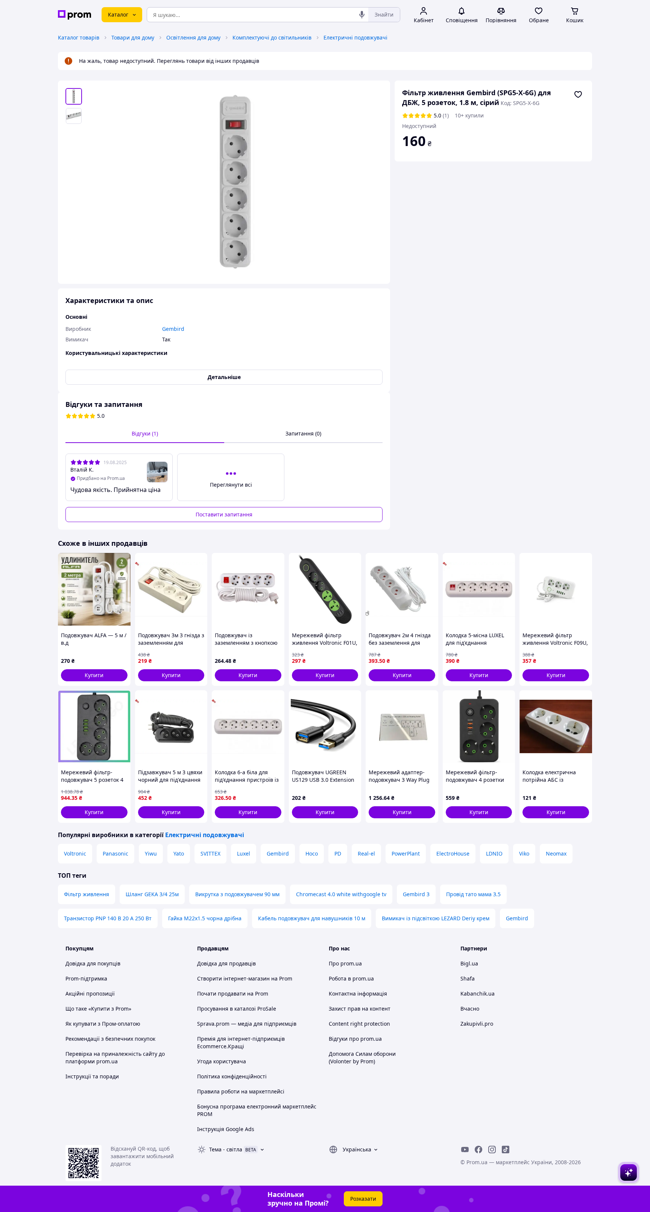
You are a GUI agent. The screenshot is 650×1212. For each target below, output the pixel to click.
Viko (524, 853)
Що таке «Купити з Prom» (98, 1008)
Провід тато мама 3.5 (473, 894)
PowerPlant (406, 853)
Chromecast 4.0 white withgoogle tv (341, 894)
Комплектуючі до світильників (271, 37)
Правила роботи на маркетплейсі (240, 1091)
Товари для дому (132, 37)
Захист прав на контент (359, 1008)
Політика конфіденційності (232, 1076)
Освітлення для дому (193, 37)
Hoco (311, 853)
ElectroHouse (452, 853)
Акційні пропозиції (90, 993)
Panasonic (115, 853)
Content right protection (359, 1023)
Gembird (278, 853)
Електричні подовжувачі (355, 37)
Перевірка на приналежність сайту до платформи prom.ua (115, 1057)
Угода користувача (221, 1061)
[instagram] (492, 1149)
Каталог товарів (78, 37)
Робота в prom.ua (351, 978)
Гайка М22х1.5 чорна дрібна (204, 918)
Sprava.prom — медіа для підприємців (246, 1023)
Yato (178, 853)
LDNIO (494, 853)
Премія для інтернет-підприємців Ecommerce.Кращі (241, 1042)
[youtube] (464, 1149)
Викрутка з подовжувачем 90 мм (237, 894)
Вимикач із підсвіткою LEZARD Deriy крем (435, 918)
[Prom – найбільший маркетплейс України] (74, 15)
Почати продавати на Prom (232, 993)
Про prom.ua (345, 963)
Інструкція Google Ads (225, 1129)
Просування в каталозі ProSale (236, 1008)
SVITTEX (210, 853)
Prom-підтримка (86, 978)
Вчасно (469, 1008)
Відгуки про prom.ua (355, 1038)
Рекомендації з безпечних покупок (110, 1038)
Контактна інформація (358, 993)
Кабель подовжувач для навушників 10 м (311, 918)
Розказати (363, 1198)
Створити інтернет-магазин (233, 978)
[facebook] (478, 1149)
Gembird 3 (416, 894)
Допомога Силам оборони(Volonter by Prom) (362, 1057)
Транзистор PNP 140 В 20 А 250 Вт (108, 918)
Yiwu (151, 853)
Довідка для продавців (226, 963)
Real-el (366, 853)
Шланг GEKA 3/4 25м (152, 894)
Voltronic (75, 853)
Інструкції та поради (92, 1076)
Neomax (556, 853)
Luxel (243, 853)
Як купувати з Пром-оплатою (102, 1023)
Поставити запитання (224, 514)
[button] (94, 675)
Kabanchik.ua (477, 993)
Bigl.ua (469, 963)
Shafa (467, 978)
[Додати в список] (578, 94)
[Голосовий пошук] (361, 15)
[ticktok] (505, 1149)
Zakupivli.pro (476, 1023)
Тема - (225, 1149)
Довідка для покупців (92, 963)
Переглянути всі (231, 484)
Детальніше (224, 377)
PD (337, 853)
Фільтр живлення (86, 894)
